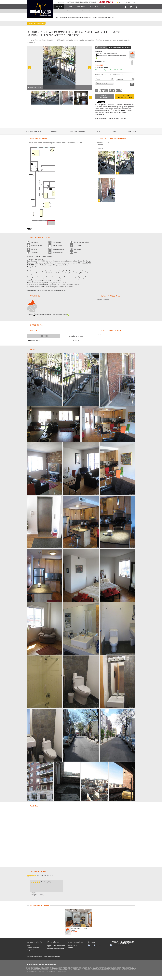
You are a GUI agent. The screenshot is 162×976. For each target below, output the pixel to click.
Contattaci (70, 947)
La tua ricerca (67, 10)
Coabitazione (81, 6)
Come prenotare (86, 10)
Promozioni (58, 10)
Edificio (29, 229)
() (119, 2)
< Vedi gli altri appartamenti (36, 23)
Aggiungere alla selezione (120, 47)
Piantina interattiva (33, 131)
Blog (104, 6)
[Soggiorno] (53, 424)
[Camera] (81, 575)
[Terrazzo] (44, 379)
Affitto (59, 6)
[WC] (81, 681)
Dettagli (54, 131)
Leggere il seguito (120, 118)
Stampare (102, 47)
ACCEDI (61, 2)
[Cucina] (81, 522)
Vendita (69, 6)
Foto (98, 131)
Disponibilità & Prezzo (77, 131)
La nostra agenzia (72, 945)
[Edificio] (81, 735)
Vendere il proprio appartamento (55, 948)
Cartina (113, 131)
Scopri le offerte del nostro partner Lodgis (123, 943)
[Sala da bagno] (81, 628)
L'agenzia (94, 6)
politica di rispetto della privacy (52, 956)
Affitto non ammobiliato (33, 947)
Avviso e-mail (76, 10)
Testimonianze (98, 10)
